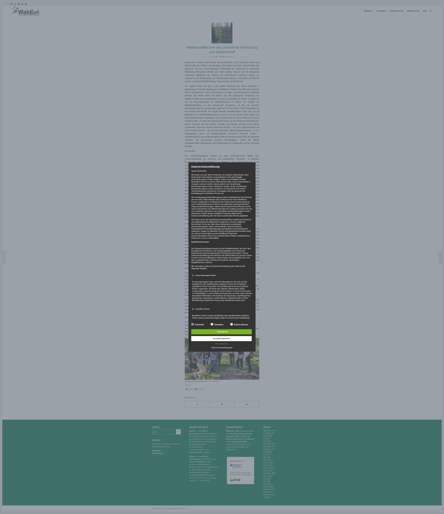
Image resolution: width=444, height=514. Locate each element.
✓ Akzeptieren (221, 332)
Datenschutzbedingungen (221, 348)
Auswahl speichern (221, 339)
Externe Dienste (241, 325)
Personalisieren (221, 344)
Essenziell (199, 325)
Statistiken (219, 325)
